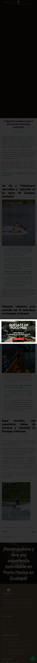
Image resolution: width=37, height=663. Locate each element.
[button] (34, 322)
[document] (18, 331)
